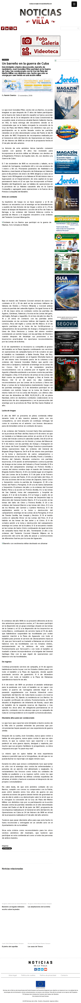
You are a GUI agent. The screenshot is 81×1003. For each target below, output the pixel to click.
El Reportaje (5, 59)
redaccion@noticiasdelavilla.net (40, 4)
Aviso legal (13, 975)
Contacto (64, 975)
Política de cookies (28, 975)
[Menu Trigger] (74, 4)
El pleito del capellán (10, 946)
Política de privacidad (48, 975)
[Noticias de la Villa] (40, 16)
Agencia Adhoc (54, 1001)
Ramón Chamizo (10, 95)
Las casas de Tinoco (35, 946)
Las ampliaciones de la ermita (39, 907)
